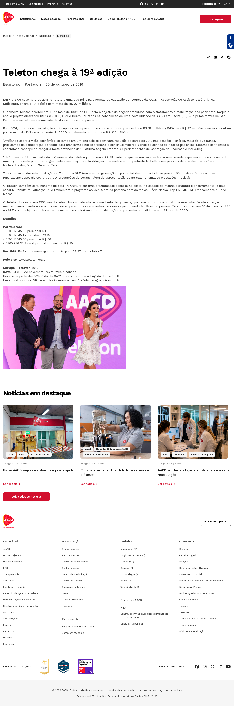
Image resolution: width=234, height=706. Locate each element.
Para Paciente (75, 18)
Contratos (9, 580)
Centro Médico (70, 568)
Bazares (183, 548)
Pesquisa (67, 606)
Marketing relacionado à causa (196, 593)
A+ (225, 3)
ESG (5, 568)
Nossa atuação (51, 18)
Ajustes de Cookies (171, 690)
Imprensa (52, 3)
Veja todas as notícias (26, 496)
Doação (183, 561)
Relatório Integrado (14, 587)
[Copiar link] (208, 57)
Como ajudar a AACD (121, 18)
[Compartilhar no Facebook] (229, 57)
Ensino (65, 593)
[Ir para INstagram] (146, 3)
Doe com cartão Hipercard (194, 568)
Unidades (96, 18)
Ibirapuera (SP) (129, 548)
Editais (7, 625)
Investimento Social (190, 574)
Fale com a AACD (14, 3)
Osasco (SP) (127, 568)
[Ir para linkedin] (157, 3)
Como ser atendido (73, 632)
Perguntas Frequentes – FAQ (78, 626)
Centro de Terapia (72, 580)
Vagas (123, 607)
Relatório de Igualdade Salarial (21, 593)
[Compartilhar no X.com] (222, 57)
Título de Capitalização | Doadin (198, 618)
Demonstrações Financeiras (19, 599)
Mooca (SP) (127, 561)
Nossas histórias (12, 561)
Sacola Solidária (188, 599)
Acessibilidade (208, 3)
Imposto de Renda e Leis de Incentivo (201, 580)
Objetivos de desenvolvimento (20, 606)
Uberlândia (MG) (129, 587)
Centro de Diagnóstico (75, 561)
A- (230, 3)
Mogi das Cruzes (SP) (132, 555)
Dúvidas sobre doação (192, 631)
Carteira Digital (187, 555)
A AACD (7, 548)
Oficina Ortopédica (72, 599)
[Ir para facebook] (141, 3)
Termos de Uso (147, 690)
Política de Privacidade (121, 690)
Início (7, 36)
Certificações (10, 618)
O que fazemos (71, 548)
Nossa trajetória (12, 555)
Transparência (11, 574)
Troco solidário (188, 625)
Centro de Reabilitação (75, 574)
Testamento (186, 612)
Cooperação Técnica (73, 587)
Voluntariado (36, 3)
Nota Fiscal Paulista (190, 587)
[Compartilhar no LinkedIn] (215, 57)
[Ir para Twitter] (151, 3)
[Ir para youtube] (162, 3)
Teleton (183, 606)
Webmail (67, 3)
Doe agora (215, 19)
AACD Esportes (70, 555)
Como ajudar (187, 541)
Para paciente (70, 619)
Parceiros (8, 631)
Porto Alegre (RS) (130, 574)
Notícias (45, 36)
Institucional (27, 18)
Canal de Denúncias (131, 623)
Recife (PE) (126, 580)
